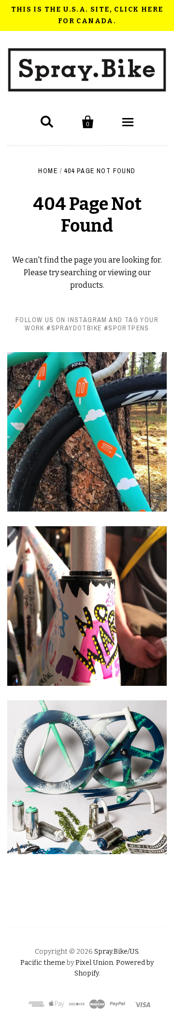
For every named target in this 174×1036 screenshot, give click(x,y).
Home (48, 170)
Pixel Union (94, 963)
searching (78, 272)
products (86, 285)
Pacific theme (42, 963)
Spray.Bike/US (116, 951)
